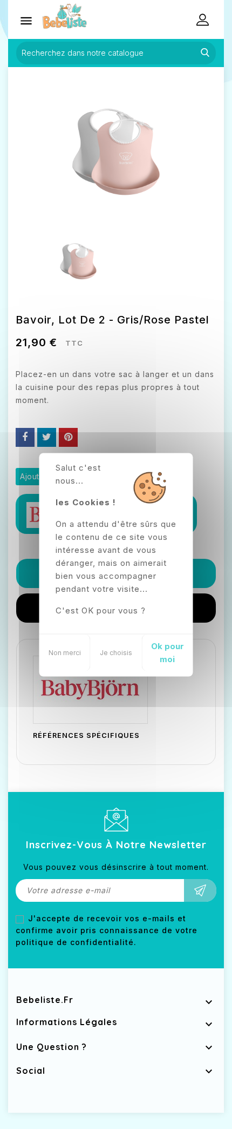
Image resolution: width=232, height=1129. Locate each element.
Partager (25, 437)
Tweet (46, 437)
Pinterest (68, 437)
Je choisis (116, 652)
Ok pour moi (167, 652)
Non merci (65, 652)
